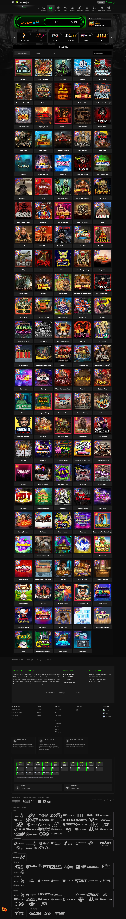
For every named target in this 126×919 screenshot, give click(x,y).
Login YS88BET (67, 680)
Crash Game (80, 10)
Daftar (110, 2)
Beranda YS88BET (68, 674)
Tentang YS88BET (16, 710)
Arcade (87, 10)
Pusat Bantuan (15, 715)
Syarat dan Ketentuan (17, 718)
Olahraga (72, 10)
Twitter (107, 713)
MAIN (103, 282)
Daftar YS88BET (68, 677)
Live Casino (58, 10)
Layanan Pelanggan (69, 682)
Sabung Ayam (101, 10)
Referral (39, 715)
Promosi (109, 10)
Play (36, 23)
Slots (50, 10)
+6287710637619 (84, 710)
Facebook (108, 716)
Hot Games (43, 10)
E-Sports (94, 10)
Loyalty (38, 712)
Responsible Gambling (17, 712)
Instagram (108, 710)
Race (65, 10)
